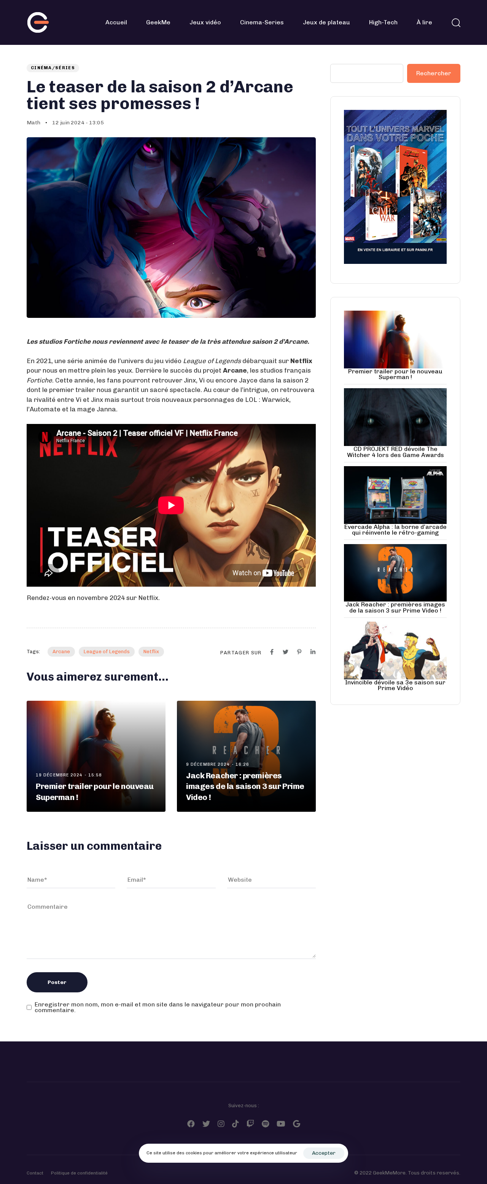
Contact (35, 1173)
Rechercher (433, 73)
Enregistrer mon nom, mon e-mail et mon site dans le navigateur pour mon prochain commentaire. (158, 1007)
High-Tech (383, 22)
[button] (455, 22)
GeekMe (158, 22)
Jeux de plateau (326, 22)
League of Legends (107, 651)
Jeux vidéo (205, 22)
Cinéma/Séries (53, 67)
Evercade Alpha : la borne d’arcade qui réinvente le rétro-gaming (395, 529)
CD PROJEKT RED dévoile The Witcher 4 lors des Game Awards (395, 451)
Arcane (61, 651)
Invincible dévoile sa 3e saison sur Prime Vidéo (395, 685)
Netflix (151, 651)
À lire (424, 22)
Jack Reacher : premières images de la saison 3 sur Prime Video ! (395, 607)
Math (33, 122)
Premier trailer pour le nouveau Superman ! (395, 374)
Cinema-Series (262, 22)
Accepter (324, 1153)
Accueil (116, 22)
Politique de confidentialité (79, 1173)
